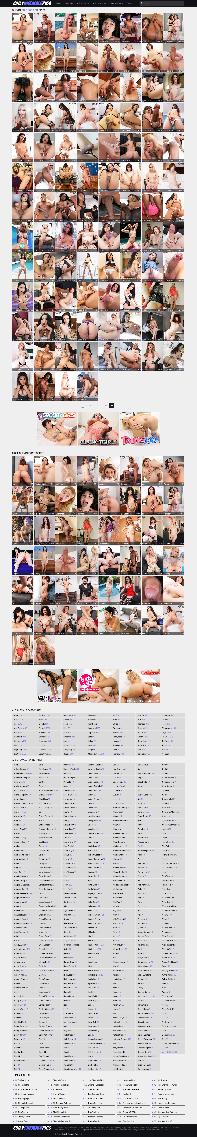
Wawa (166, 966)
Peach (142, 859)
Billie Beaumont (46, 795)
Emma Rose (70, 816)
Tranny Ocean (59, 1094)
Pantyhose (119, 737)
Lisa (116, 765)
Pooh (141, 906)
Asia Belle (19, 953)
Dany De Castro (46, 1035)
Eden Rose (69, 790)
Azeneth (19, 1013)
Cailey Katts (45, 850)
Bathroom (20, 741)
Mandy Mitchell (121, 820)
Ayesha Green (21, 1009)
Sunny (165, 803)
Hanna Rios (69, 958)
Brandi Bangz (46, 816)
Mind (116, 932)
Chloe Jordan (46, 945)
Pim (140, 880)
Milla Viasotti (119, 919)
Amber (18, 846)
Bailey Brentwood (22, 1031)
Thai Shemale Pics (130, 1098)
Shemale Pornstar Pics (62, 1121)
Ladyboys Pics (129, 1080)
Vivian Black (168, 958)
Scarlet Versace (145, 1031)
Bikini (43, 720)
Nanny (117, 996)
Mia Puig (117, 902)
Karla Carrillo (95, 868)
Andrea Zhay (20, 880)
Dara (41, 1043)
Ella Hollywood (70, 795)
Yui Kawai (167, 1022)
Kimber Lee (94, 949)
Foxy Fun (68, 889)
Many (116, 825)
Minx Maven (119, 945)
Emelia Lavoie (70, 808)
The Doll (166, 846)
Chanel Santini (46, 919)
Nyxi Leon (143, 808)
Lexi (91, 1035)
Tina (165, 872)
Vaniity (167, 915)
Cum (43, 745)
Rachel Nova (144, 941)
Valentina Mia (169, 898)
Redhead (143, 724)
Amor (18, 863)
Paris (141, 833)
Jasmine (68, 1065)
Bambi (18, 1048)
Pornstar (118, 754)
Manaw (117, 816)
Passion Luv (143, 842)
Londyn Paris (119, 786)
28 (106, 405)
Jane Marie (70, 1056)
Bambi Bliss (19, 1052)
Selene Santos (145, 1035)
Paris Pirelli (143, 838)
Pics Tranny (23, 1112)
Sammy (142, 979)
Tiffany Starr (169, 868)
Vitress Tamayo (170, 953)
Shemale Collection (96, 1085)
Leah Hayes (94, 1001)
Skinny (143, 737)
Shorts (142, 732)
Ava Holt (19, 996)
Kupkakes (93, 979)
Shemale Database (131, 1089)
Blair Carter (45, 803)
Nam (116, 983)
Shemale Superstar (26, 1103)
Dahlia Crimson (46, 1009)
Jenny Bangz (95, 799)
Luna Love (118, 803)
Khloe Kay (93, 932)
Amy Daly (19, 872)
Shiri (141, 1061)
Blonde (43, 724)
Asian (19, 720)
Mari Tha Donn (120, 842)
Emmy (68, 820)
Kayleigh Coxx (95, 893)
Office (116, 724)
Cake (42, 855)
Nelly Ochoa (119, 1048)
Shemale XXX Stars (96, 1098)
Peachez (143, 863)
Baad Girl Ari (20, 1022)
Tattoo (167, 720)
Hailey (67, 953)
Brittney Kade (46, 825)
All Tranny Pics (94, 1108)
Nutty (141, 803)
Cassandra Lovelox (47, 906)
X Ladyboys (58, 1089)
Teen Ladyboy (129, 1121)
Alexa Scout (20, 808)
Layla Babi (93, 996)
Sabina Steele (145, 971)
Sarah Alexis (144, 1005)
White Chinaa (169, 975)
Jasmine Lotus (95, 765)
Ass (18, 724)
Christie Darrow (46, 953)
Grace (67, 932)
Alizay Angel (20, 829)
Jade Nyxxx (69, 1035)
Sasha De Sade (145, 1018)
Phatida (142, 876)
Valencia (166, 893)
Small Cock (144, 741)
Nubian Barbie (145, 795)
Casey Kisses (45, 902)
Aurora (18, 983)
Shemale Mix (23, 1085)
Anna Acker (20, 910)
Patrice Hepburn (146, 850)
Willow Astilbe (168, 979)
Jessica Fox (94, 812)
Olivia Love (143, 812)
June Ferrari (94, 842)
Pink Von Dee (144, 885)
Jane (66, 1052)
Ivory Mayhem (71, 1022)
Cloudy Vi (44, 983)
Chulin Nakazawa (47, 958)
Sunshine (167, 808)
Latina (92, 741)
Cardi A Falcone (47, 868)
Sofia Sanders (169, 782)
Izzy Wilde (69, 1031)
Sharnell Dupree (145, 1048)
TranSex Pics (93, 1112)
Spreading (144, 754)
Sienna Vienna (144, 1065)
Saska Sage (143, 1022)
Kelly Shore (94, 906)
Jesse (92, 808)
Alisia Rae (19, 825)
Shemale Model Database (134, 1103)
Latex (91, 737)
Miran (116, 953)
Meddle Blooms (120, 868)
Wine (165, 983)
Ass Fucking (20, 728)
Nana (116, 988)
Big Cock (20, 754)
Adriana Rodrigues (23, 778)
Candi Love (44, 859)
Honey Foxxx (70, 996)
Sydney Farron (169, 820)
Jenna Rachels (95, 786)
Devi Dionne (44, 1056)
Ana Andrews (21, 876)
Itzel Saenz (70, 1013)
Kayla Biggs (94, 889)
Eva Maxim (69, 863)
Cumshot (45, 750)
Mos (116, 966)
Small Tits (144, 745)
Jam (66, 1048)
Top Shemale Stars (96, 1094)
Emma (68, 812)
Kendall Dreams (96, 915)
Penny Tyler (144, 872)
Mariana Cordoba (122, 850)
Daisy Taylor (45, 1018)
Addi (17, 765)
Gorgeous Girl (70, 928)
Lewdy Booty (95, 1031)
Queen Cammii (145, 932)
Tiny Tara (167, 876)
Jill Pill (92, 825)
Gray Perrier (70, 941)
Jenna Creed (95, 778)
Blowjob (44, 728)
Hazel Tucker (70, 966)
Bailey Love (19, 1039)
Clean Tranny (163, 1108)
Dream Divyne (71, 778)
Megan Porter (120, 872)
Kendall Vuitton (95, 923)
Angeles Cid (21, 889)
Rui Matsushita (145, 962)
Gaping (68, 754)
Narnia (116, 1009)
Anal (18, 715)
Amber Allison (21, 850)
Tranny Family (94, 1121)
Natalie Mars (119, 1031)
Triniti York (167, 885)
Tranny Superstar (130, 1085)
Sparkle (166, 790)
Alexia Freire (20, 812)
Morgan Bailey (121, 962)
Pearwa (142, 868)
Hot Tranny (162, 1080)
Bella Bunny (44, 773)
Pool (116, 750)
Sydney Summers (171, 825)
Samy (141, 983)
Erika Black (69, 829)
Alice (17, 820)
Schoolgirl (143, 728)
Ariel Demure (21, 932)
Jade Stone (70, 1039)
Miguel (117, 910)
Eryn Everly (69, 846)
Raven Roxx (143, 945)
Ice (66, 1005)
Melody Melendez (121, 885)
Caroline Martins (46, 885)
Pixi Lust (142, 893)
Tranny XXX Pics (130, 1112)
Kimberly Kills (95, 953)
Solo (142, 750)
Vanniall (167, 923)
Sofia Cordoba (169, 778)
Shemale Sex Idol (95, 1089)
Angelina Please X (23, 893)
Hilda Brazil (69, 975)
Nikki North (118, 1069)
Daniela (43, 1022)
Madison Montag (121, 808)
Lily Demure (94, 1061)
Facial (68, 724)
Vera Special (168, 936)
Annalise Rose (21, 919)
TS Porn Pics (23, 1080)
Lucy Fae (117, 790)
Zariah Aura (168, 1035)
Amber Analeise (22, 855)
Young (166, 754)
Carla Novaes (46, 872)
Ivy (65, 1026)
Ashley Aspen (21, 945)
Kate (91, 880)
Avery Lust (20, 1005)
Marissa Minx (120, 855)
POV (141, 720)
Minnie (116, 936)
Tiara (165, 850)
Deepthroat (45, 754)
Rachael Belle (145, 936)
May (116, 863)
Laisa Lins (93, 988)
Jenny (92, 795)
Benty (42, 782)
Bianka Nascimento (48, 790)
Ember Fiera (70, 803)
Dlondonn (69, 765)
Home (59, 3)
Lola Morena (119, 782)
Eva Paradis (70, 868)
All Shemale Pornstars (27, 1089)
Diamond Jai (45, 1065)
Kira (90, 958)
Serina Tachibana (146, 1039)
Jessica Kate (94, 816)
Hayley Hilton (70, 962)
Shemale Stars (59, 1080)
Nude (117, 720)
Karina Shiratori (96, 863)
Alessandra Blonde (23, 803)
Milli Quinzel (118, 923)
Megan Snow (120, 876)
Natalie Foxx (119, 1026)
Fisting (68, 741)
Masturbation (96, 754)
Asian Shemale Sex (166, 1094)
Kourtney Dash (95, 975)
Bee (17, 1065)
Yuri (164, 1031)
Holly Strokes (70, 988)
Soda (165, 769)
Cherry (43, 932)
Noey (140, 786)
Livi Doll (117, 773)
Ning (140, 778)
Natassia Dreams (122, 1039)
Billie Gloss (44, 799)
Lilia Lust (93, 1048)
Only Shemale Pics (71, 1134)
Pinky (141, 889)
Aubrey (18, 971)
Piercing (118, 745)
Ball (17, 1043)
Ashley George (22, 949)
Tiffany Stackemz (170, 863)
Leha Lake (93, 1013)
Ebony (68, 720)
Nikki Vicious (144, 765)
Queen (142, 928)
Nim (141, 769)
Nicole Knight (119, 1052)
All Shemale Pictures (62, 1103)
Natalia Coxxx (120, 1022)
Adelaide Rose (21, 769)
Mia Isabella (120, 893)
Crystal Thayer (46, 996)
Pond (141, 902)
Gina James (69, 915)
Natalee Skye (120, 1018)
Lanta (92, 992)
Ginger (67, 919)
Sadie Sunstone (145, 975)
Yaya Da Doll (168, 1009)
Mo (115, 958)
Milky (116, 915)
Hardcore (94, 720)
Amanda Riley (21, 838)
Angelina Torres (22, 898)
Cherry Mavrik (46, 941)
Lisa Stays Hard (121, 769)
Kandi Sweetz (95, 855)
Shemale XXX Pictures (167, 1112)
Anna (17, 906)
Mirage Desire (120, 949)
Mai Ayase (118, 812)
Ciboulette (44, 962)
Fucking (69, 745)
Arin (17, 936)
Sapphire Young (146, 996)
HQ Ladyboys (23, 1098)
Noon (141, 790)
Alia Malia (19, 816)
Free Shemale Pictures (167, 1085)
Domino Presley (71, 769)
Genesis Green (70, 898)
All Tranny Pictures (26, 1094)
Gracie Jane (70, 936)
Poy (140, 915)
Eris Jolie (69, 838)
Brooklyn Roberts (47, 829)
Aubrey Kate (20, 975)
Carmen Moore (47, 880)
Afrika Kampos (21, 786)
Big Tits (44, 715)
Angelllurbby (20, 902)
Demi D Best (45, 1052)
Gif (65, 906)
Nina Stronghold (146, 773)
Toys (166, 732)
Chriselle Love (45, 949)
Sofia (165, 773)
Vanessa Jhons (169, 910)
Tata (165, 833)
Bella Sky (44, 778)
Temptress (168, 842)
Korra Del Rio (94, 971)
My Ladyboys (163, 1117)
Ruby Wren (143, 958)
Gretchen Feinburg (72, 945)
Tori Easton (168, 880)
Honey (67, 992)
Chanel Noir (45, 915)
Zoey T (166, 1048)
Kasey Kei (93, 876)
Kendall (92, 910)
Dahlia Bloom (46, 1005)
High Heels (94, 724)
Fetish (67, 732)
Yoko (165, 1018)
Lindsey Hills (94, 1069)
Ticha (166, 859)
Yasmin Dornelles (171, 1001)
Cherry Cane (45, 936)
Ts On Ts (167, 737)
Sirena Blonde (144, 1069)
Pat (140, 846)
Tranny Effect (24, 1117)
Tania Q (167, 829)
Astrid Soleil (20, 966)
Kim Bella (92, 941)
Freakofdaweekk (72, 893)
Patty (141, 855)
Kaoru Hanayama (96, 859)
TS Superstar (23, 1108)
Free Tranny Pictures (61, 1108)
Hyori (67, 1001)
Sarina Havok (144, 1009)
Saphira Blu (144, 992)
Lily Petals (93, 1065)
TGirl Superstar (59, 1098)
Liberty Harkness (96, 1043)
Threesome (169, 728)
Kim (90, 936)
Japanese (94, 732)
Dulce (67, 786)
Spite (165, 795)
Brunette (44, 737)
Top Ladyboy (128, 1094)
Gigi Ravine (69, 910)
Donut (67, 773)
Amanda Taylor (21, 842)
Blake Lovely (45, 808)
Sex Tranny (162, 1098)
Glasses (92, 715)
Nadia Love (119, 979)
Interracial (94, 728)
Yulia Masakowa (170, 1026)
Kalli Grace (93, 850)
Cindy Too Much (46, 971)
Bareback (20, 737)
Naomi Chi (118, 1005)
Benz (42, 786)
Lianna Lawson (95, 1039)
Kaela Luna (94, 846)
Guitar (67, 949)
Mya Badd (118, 971)
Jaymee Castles (96, 769)
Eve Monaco (70, 872)
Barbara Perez (21, 1061)
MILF (116, 715)
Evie (66, 876)
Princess (142, 923)
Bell (17, 1069)
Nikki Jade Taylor (121, 1065)
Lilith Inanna (94, 1052)
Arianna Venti (20, 928)
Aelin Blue (19, 782)
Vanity (165, 919)
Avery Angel (20, 1001)
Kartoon (92, 872)
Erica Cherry (70, 825)
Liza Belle (117, 778)
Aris (16, 941)
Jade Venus (70, 1043)
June (91, 838)
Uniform (167, 741)
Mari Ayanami (120, 838)
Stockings (168, 715)
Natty (116, 1043)
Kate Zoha (93, 885)
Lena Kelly (93, 1022)
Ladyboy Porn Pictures (132, 1108)
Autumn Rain (21, 988)
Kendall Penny (95, 919)
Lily (90, 1056)
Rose (141, 953)
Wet (165, 750)
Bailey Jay (20, 1035)
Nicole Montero (121, 1061)
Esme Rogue (70, 850)
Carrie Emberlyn (46, 889)
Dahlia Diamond (46, 1013)
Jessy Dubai (94, 820)
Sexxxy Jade (144, 1043)
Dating (130, 3)
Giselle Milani (70, 923)
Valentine (167, 902)
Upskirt (166, 745)
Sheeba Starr (144, 1052)
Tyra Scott (168, 889)
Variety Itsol (168, 928)
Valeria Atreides (170, 906)
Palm (141, 820)
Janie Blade (70, 1061)
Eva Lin (68, 859)
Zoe (165, 1039)
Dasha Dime (45, 1048)
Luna (116, 799)
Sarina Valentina (146, 1013)
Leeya (92, 1009)
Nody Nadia (144, 782)
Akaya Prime (21, 790)
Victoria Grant (169, 945)
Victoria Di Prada (170, 941)
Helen (67, 971)
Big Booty (20, 750)
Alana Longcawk (22, 795)
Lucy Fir (117, 795)
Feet (67, 728)
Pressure (142, 919)
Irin (66, 1009)
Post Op (142, 715)
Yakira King (167, 996)
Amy (17, 868)
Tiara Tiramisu (169, 855)
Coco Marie (44, 992)
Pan (140, 825)
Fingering (69, 737)
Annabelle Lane (22, 915)
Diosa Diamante (46, 1069)
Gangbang (69, 750)
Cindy (42, 966)
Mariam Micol (120, 846)
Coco (42, 988)
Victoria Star (168, 949)
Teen (166, 724)
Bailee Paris (20, 1026)
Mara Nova (118, 829)
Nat (115, 1013)
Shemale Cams (116, 3)
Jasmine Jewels (72, 1069)
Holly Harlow (70, 979)
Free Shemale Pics (61, 1085)
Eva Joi (68, 855)
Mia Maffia (118, 898)
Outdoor (118, 728)
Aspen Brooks (21, 958)
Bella (42, 765)
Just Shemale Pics (96, 1080)
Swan (166, 816)
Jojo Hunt (93, 829)
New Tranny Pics (130, 1117)
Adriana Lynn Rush (23, 773)
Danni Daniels (46, 1031)
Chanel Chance (46, 910)
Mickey (117, 906)
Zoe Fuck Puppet (170, 1043)
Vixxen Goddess (170, 962)
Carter (42, 893)
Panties (118, 732)
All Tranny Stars (164, 1089)
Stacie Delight (168, 799)
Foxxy (68, 885)
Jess (91, 803)
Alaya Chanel (20, 799)
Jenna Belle (94, 773)
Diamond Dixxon (47, 1061)
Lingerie (93, 750)
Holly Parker (70, 983)
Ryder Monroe (145, 966)
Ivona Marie (70, 1018)
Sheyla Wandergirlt (146, 1056)
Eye (66, 880)
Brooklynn (44, 833)
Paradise (143, 829)
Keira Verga (95, 898)
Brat (41, 820)
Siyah (165, 765)
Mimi (116, 928)
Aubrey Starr (21, 979)
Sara (141, 1001)
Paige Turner (144, 816)
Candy (43, 863)
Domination (70, 715)
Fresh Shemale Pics (61, 1117)
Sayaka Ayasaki (145, 1026)
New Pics (69, 3)
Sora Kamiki (168, 786)
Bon (42, 812)
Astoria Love (20, 962)
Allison (18, 833)
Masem (117, 859)
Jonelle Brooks (96, 833)
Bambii (18, 1056)
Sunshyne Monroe (171, 812)
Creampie (45, 741)
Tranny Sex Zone (95, 1103)
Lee (91, 1005)
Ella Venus (69, 799)
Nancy (117, 992)
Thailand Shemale (95, 1117)
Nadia (116, 975)
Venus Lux (168, 932)
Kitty (91, 966)
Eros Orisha (70, 842)
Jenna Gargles (95, 782)
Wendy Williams (170, 971)
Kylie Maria (94, 983)
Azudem (18, 1018)
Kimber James (96, 945)
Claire (42, 975)
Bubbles (43, 842)
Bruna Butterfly (46, 838)
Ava (17, 992)
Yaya (165, 1005)
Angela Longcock (22, 885)
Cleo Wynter (45, 979)
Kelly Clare (94, 902)
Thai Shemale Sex (60, 1112)
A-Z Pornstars (83, 3)
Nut (140, 799)
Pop (141, 910)
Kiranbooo (93, 962)
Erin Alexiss (70, 833)
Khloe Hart (93, 928)
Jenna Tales (94, 790)
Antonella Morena (23, 923)
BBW (18, 745)
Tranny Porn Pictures (166, 1103)
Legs (92, 745)
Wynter (166, 992)
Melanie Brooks (121, 880)
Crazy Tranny (23, 1121)
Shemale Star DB (165, 1121)
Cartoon (43, 898)
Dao (42, 1039)
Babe (18, 732)
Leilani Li (93, 1018)
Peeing (117, 741)
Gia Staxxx (69, 902)
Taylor (165, 838)
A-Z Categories (99, 3)
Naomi (117, 1001)
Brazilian (44, 732)
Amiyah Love (21, 859)
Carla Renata (45, 876)
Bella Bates (45, 769)
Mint (116, 941)
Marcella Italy (120, 833)
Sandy (142, 988)
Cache (43, 846)
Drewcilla (69, 782)
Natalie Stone (119, 1035)
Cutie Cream (45, 1001)
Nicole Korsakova (121, 1056)
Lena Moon (93, 1026)
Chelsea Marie (46, 928)
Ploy (141, 898)
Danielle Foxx (45, 1026)
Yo (165, 1013)
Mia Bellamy (119, 889)
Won (165, 988)
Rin (140, 949)
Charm (42, 923)
